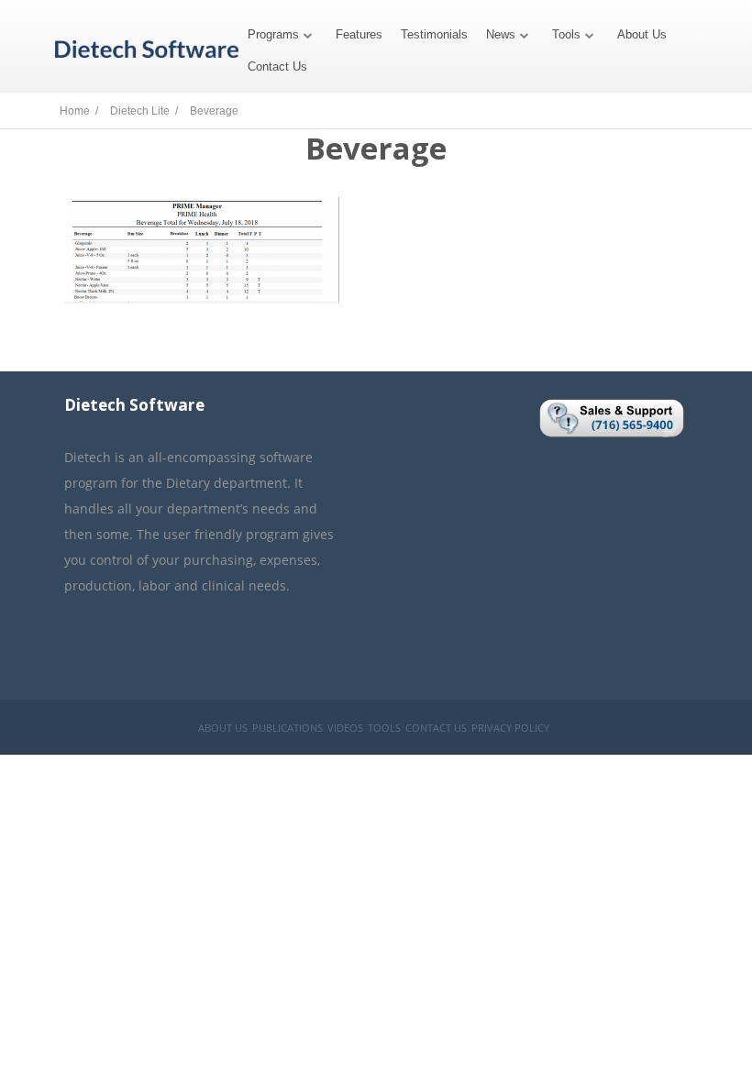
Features (359, 34)
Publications (287, 727)
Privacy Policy (510, 727)
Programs (273, 34)
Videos (345, 727)
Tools (566, 34)
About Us (642, 34)
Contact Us (277, 66)
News (500, 34)
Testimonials (434, 34)
